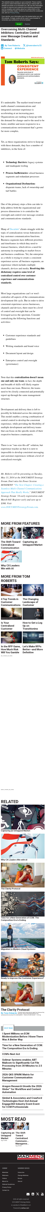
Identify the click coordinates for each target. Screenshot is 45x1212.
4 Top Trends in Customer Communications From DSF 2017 (11, 602)
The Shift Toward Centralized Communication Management (10, 544)
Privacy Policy (14, 13)
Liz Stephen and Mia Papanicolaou (20, 1019)
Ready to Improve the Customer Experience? (22, 978)
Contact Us (5, 1190)
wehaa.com (25, 1208)
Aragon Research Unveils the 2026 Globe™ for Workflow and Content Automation (22, 1089)
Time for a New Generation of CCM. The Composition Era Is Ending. (20, 918)
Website (21, 48)
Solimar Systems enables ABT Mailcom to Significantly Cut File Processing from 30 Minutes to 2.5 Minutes (22, 1064)
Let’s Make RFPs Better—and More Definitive (33, 649)
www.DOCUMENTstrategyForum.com (19, 506)
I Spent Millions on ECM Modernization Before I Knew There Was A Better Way (22, 1036)
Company (4, 1168)
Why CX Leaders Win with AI (10, 567)
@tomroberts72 (34, 45)
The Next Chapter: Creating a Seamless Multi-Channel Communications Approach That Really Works (22, 488)
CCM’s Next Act (11, 1054)
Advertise (5, 1172)
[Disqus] (23, 691)
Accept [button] (19, 24)
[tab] (8, 1028)
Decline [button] (27, 24)
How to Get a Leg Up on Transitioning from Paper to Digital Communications (32, 625)
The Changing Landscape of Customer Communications (32, 602)
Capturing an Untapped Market (32, 543)
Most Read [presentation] (8, 1028)
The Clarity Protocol (11, 888)
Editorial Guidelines (8, 1184)
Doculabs (14, 229)
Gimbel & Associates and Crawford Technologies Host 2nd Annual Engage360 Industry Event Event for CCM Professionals (22, 1102)
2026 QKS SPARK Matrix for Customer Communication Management (18, 1077)
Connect (7, 48)
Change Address (23, 1175)
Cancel (20, 1181)
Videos (4, 1178)
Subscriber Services (23, 1168)
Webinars (5, 1175)
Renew (20, 1178)
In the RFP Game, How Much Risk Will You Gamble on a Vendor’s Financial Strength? (11, 649)
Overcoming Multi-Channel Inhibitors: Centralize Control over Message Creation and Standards (20, 34)
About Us (5, 1181)
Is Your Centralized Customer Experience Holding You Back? (8, 625)
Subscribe (21, 1172)
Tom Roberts (14, 45)
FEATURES (31, 523)
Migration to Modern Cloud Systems (18, 949)
